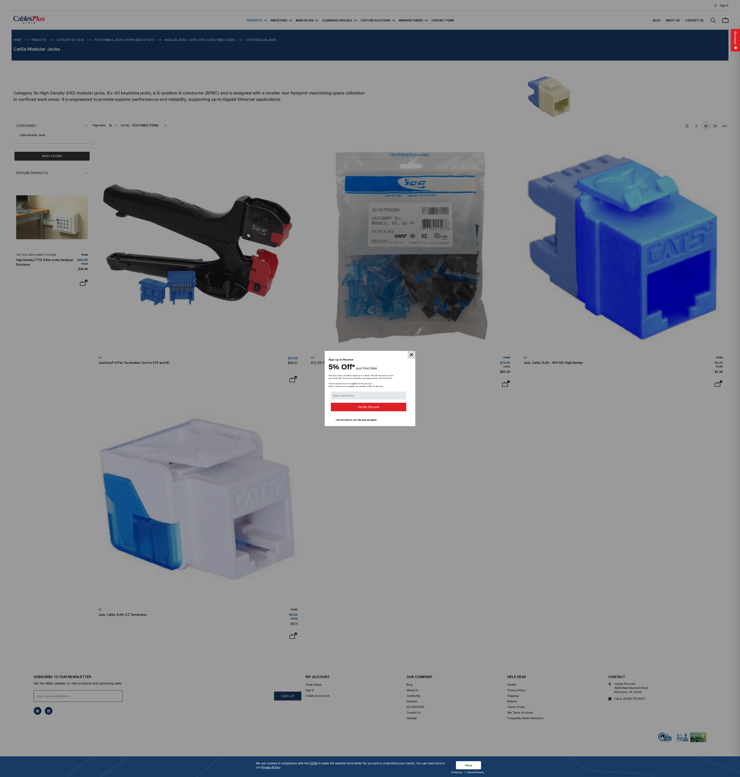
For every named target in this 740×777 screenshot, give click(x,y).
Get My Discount (368, 407)
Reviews (735, 38)
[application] (370, 766)
